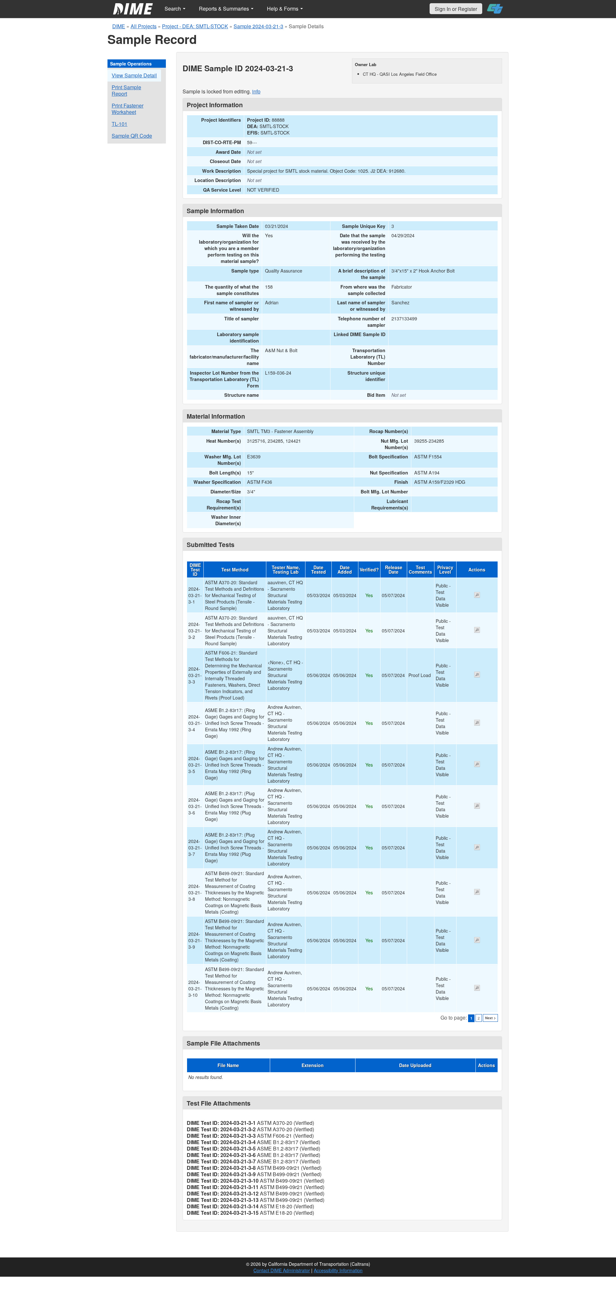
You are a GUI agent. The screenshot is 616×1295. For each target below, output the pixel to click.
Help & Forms (283, 8)
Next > (490, 1017)
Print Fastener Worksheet (127, 109)
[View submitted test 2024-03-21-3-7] (477, 848)
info (256, 91)
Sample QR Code (132, 135)
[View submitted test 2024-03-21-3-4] (477, 723)
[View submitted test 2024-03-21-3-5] (477, 764)
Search (173, 8)
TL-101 (119, 123)
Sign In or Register (456, 9)
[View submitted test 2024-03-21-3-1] (477, 595)
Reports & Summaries (224, 8)
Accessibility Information (338, 1270)
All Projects (144, 26)
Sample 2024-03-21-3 (258, 26)
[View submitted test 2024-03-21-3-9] (477, 940)
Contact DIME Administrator (281, 1270)
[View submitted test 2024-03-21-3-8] (477, 892)
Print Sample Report (126, 90)
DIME (118, 26)
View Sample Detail (134, 75)
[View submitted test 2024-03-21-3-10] (477, 988)
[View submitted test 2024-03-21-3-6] (477, 806)
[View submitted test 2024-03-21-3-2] (477, 630)
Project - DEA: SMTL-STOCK (195, 26)
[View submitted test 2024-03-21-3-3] (477, 675)
